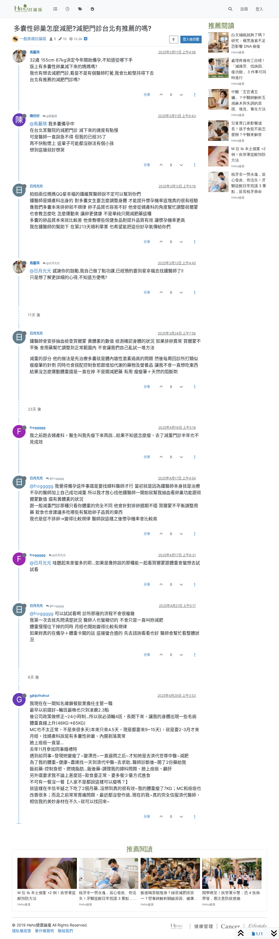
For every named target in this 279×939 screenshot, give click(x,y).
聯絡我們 (65, 930)
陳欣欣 (35, 116)
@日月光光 (53, 263)
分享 (147, 95)
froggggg (38, 428)
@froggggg (56, 478)
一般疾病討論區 (33, 38)
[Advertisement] (237, 286)
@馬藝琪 (51, 116)
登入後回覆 (191, 39)
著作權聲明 (44, 930)
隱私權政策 (21, 930)
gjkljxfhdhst (39, 696)
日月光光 (36, 186)
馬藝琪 (35, 52)
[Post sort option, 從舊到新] (173, 39)
